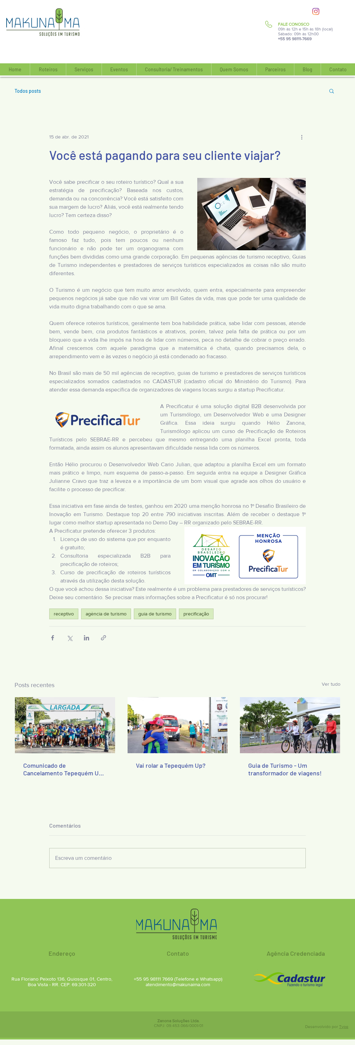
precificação (196, 613)
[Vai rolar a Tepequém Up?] (178, 725)
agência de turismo (106, 613)
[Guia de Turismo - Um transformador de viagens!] (290, 725)
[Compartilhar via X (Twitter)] (69, 637)
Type (343, 1026)
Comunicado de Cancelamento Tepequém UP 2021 (63, 769)
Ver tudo (331, 684)
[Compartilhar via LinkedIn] (86, 637)
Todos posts (28, 91)
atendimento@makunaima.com (178, 984)
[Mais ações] (301, 137)
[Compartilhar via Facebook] (52, 637)
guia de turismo (155, 613)
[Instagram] (315, 11)
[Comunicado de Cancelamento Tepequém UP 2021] (65, 725)
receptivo (64, 613)
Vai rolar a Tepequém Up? (171, 765)
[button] (48, 69)
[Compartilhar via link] (103, 637)
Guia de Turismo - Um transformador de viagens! (285, 769)
